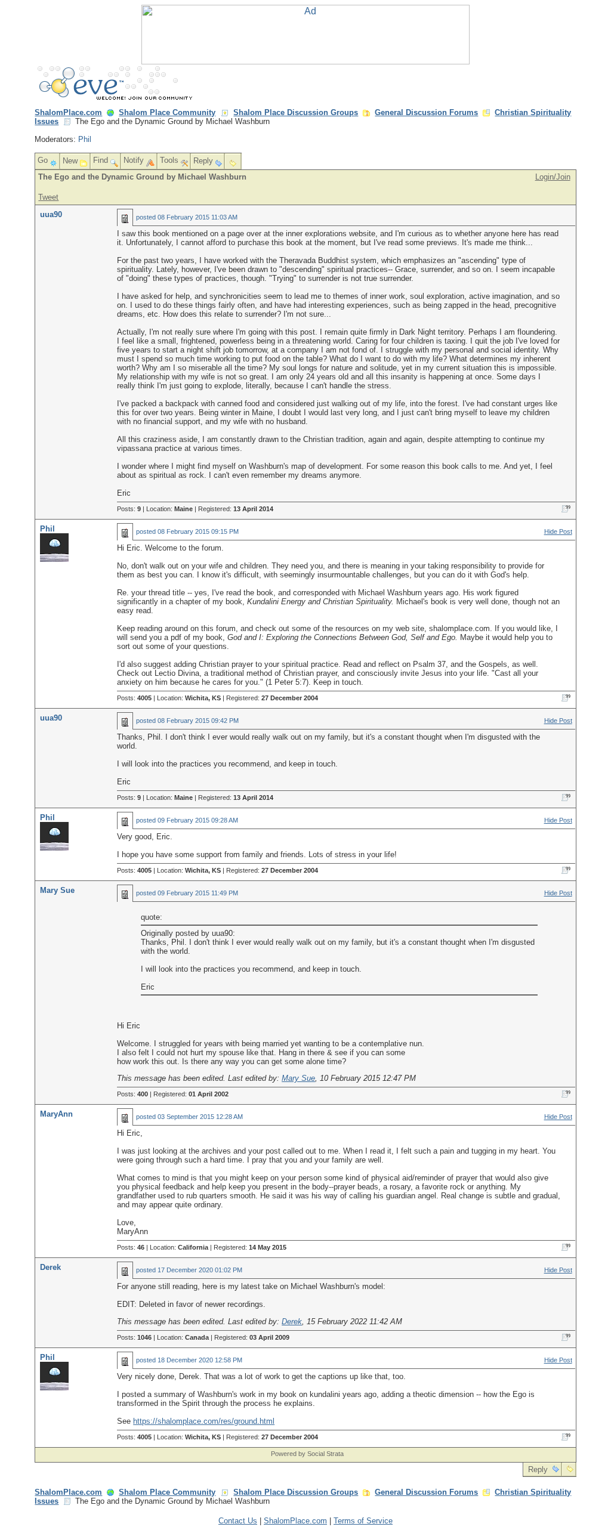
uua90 (51, 214)
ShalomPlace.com (68, 112)
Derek (50, 1267)
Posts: (129, 508)
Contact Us (237, 1520)
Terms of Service (363, 1520)
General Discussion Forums (426, 112)
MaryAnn (56, 1113)
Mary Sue (57, 890)
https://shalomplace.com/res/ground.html (203, 1421)
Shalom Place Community (167, 112)
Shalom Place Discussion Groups (295, 112)
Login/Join (552, 176)
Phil (84, 139)
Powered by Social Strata (307, 1453)
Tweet (48, 197)
